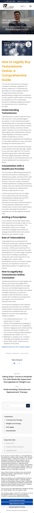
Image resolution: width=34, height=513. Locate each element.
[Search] (28, 405)
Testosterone (7, 42)
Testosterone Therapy (14, 420)
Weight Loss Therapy (13, 423)
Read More (9, 29)
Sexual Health (11, 431)
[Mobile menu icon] (30, 6)
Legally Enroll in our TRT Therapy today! (16, 347)
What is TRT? (10, 443)
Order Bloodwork (11, 450)
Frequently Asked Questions (15, 447)
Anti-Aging (10, 427)
